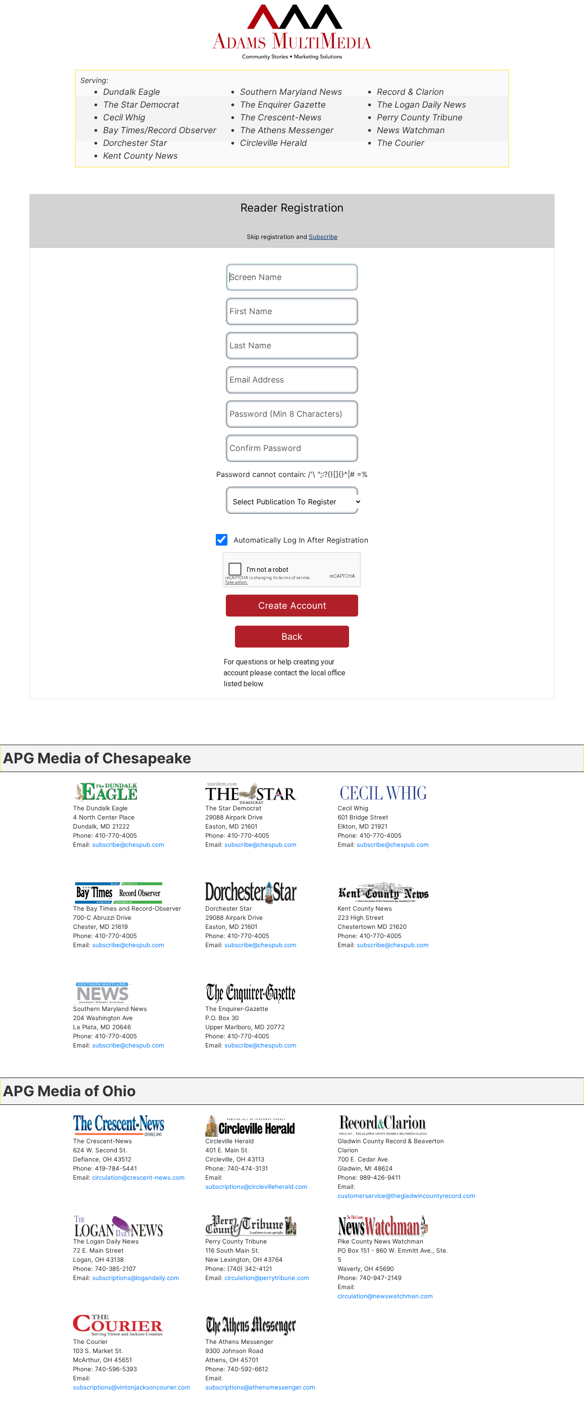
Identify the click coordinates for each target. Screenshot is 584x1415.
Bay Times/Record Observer (159, 130)
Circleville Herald (273, 143)
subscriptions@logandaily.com (135, 1277)
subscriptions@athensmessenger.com (260, 1387)
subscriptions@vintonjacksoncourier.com (131, 1387)
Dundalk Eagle (131, 92)
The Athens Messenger (287, 130)
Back (292, 636)
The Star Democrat (141, 104)
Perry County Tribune (420, 117)
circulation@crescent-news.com (138, 1177)
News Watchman (411, 130)
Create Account (292, 605)
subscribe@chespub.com (128, 844)
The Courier (400, 143)
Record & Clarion (410, 92)
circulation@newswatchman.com (385, 1296)
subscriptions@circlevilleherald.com (256, 1186)
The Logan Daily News (421, 104)
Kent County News (140, 155)
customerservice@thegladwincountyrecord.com (406, 1195)
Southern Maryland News (291, 92)
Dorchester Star (135, 143)
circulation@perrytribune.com (266, 1277)
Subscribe (323, 236)
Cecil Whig (124, 117)
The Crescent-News (281, 117)
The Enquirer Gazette (283, 104)
